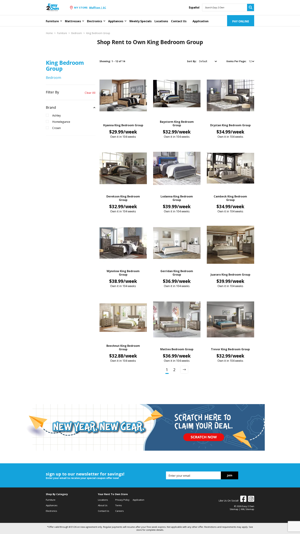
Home (49, 33)
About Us (102, 505)
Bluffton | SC (97, 7)
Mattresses (73, 21)
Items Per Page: (236, 61)
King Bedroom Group (98, 33)
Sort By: (192, 61)
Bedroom (76, 33)
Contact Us (178, 21)
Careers (119, 510)
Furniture (52, 21)
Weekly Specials (140, 21)
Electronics (94, 21)
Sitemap (234, 509)
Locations (161, 21)
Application (201, 21)
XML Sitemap (247, 509)
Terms (118, 505)
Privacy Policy (122, 499)
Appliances (115, 21)
